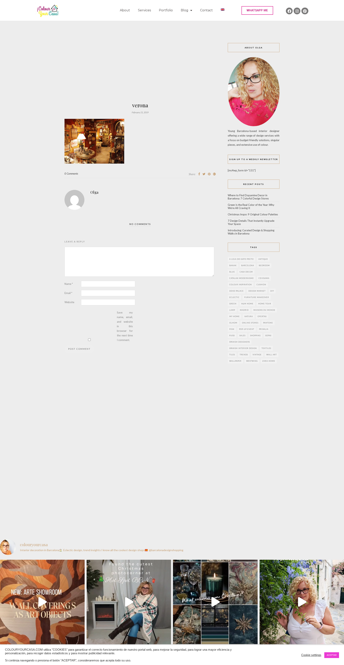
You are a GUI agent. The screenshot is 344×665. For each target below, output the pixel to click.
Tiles (232, 354)
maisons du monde (264, 310)
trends (244, 354)
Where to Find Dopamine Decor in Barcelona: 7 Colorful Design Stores (248, 197)
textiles (266, 348)
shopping (255, 335)
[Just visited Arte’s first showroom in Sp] (42, 602)
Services (144, 10)
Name (68, 283)
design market (257, 291)
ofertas (262, 316)
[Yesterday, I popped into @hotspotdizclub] (129, 602)
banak (232, 265)
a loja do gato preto (241, 259)
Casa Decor (246, 272)
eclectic (234, 297)
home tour (264, 304)
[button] (257, 10)
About (125, 10)
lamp (232, 310)
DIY (272, 291)
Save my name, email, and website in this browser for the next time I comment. (125, 326)
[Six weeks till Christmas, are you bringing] (215, 602)
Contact (206, 10)
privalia (263, 329)
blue (232, 272)
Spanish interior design (243, 348)
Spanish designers (239, 342)
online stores (250, 323)
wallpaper (235, 361)
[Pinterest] (304, 11)
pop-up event (246, 329)
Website (69, 302)
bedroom (264, 265)
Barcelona (247, 265)
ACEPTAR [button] (332, 655)
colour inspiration (240, 284)
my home (234, 316)
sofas (268, 335)
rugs (232, 335)
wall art (271, 354)
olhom (233, 323)
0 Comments (71, 173)
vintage (257, 354)
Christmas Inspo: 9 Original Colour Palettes (253, 214)
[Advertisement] (140, 73)
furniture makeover (256, 297)
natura (248, 316)
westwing (252, 361)
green (232, 304)
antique (263, 259)
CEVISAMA (264, 278)
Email (68, 293)
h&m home (247, 304)
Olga (94, 192)
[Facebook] (289, 11)
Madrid (244, 310)
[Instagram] (297, 11)
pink (231, 329)
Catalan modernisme (241, 278)
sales (242, 335)
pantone (268, 323)
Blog (184, 10)
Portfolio (166, 10)
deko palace (236, 291)
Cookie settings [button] (311, 655)
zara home (268, 361)
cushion (261, 284)
